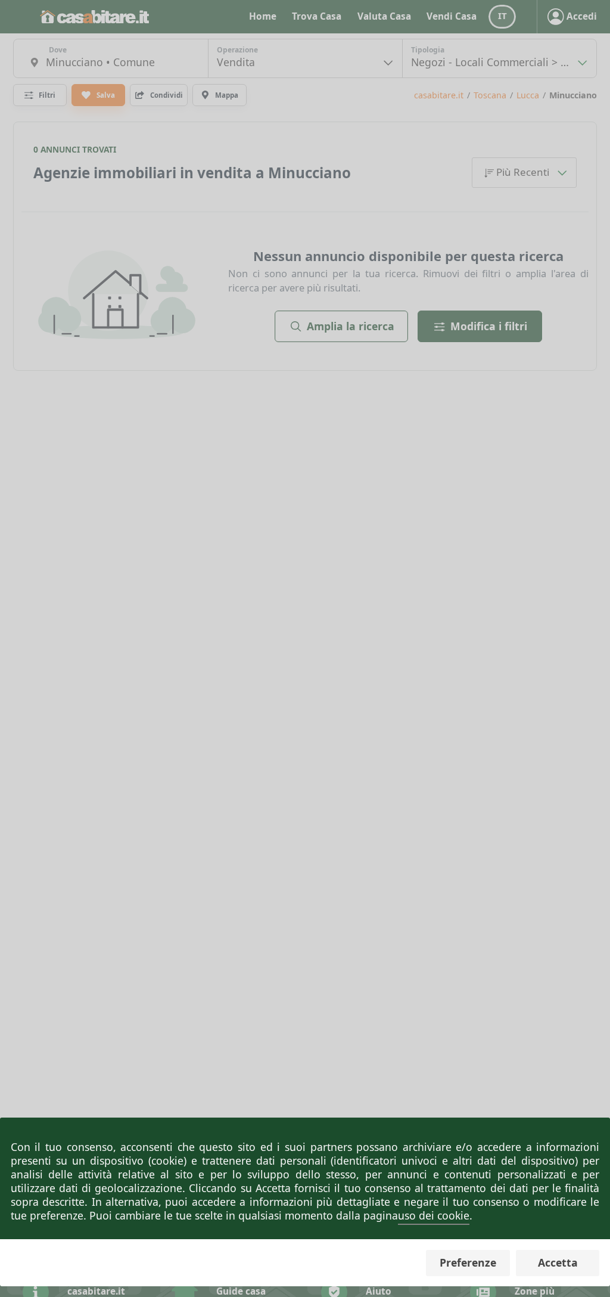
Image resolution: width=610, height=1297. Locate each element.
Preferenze (468, 1262)
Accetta (558, 1262)
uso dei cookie (433, 1215)
